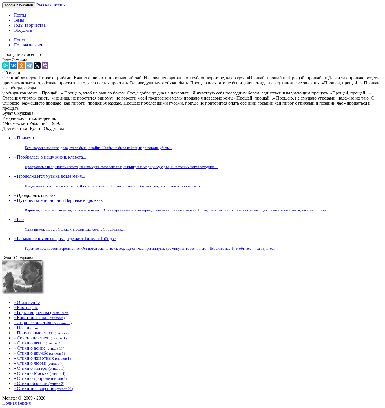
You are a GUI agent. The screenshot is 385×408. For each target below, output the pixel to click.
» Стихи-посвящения (43, 388)
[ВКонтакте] (13, 65)
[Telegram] (29, 65)
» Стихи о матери (39, 368)
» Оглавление (27, 302)
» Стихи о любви (38, 363)
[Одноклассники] (21, 65)
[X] (37, 65)
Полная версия (16, 403)
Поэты (20, 15)
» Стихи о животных (42, 358)
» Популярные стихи (42, 332)
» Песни (31, 327)
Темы (19, 20)
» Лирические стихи (43, 322)
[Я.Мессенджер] (5, 65)
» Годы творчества (41, 312)
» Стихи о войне (39, 348)
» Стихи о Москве (39, 373)
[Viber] (45, 65)
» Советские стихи (40, 337)
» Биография (26, 307)
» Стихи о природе (40, 378)
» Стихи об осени (39, 383)
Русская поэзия (50, 5)
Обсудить (23, 30)
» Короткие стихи (39, 317)
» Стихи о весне (37, 343)
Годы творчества (30, 25)
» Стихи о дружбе (39, 353)
